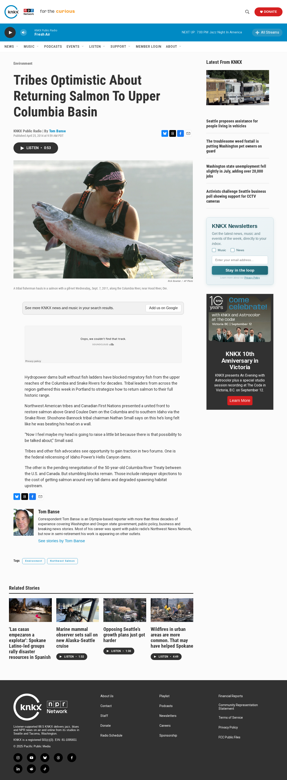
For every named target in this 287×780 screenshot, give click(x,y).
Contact (106, 706)
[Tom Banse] (23, 522)
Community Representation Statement (238, 706)
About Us (106, 696)
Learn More (240, 400)
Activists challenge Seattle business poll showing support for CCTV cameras (236, 196)
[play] (10, 32)
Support (118, 46)
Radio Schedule (111, 735)
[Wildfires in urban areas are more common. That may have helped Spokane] (172, 610)
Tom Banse (57, 131)
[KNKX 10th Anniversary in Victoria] (240, 319)
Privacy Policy (252, 277)
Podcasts (53, 46)
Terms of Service (231, 717)
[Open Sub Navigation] (17, 46)
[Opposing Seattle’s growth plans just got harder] (124, 610)
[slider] (30, 32)
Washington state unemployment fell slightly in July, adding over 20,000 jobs (236, 171)
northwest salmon (62, 560)
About (171, 46)
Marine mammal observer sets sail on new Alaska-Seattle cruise (77, 637)
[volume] (23, 33)
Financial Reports (231, 696)
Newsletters (167, 716)
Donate (270, 11)
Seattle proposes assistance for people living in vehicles (232, 123)
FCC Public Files (229, 737)
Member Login (148, 46)
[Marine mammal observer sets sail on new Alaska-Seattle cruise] (77, 610)
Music (29, 46)
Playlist (164, 696)
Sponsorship (168, 735)
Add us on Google (163, 308)
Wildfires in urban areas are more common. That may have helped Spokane (172, 637)
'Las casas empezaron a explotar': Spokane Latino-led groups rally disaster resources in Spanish (30, 643)
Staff (104, 716)
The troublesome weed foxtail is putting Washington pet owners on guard (234, 146)
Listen (95, 46)
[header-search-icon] (247, 12)
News (9, 46)
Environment (22, 63)
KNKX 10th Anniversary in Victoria (240, 361)
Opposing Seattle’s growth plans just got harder (124, 634)
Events (73, 46)
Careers (165, 725)
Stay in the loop (240, 270)
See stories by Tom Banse (61, 541)
